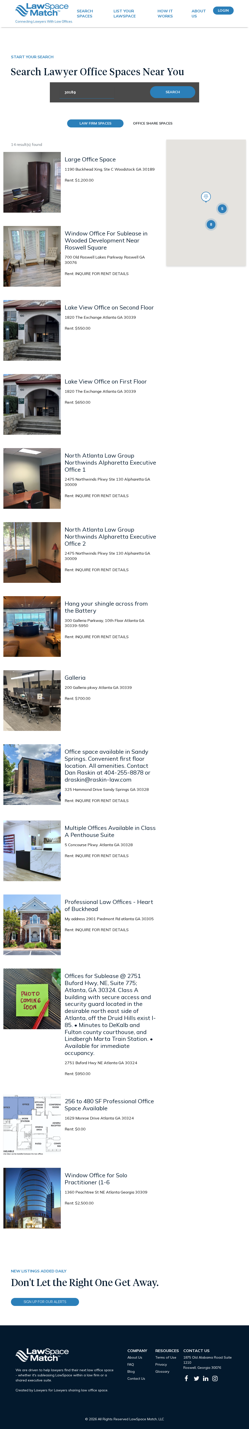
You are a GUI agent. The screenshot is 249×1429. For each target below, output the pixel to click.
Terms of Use (165, 1357)
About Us (199, 13)
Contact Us (136, 1378)
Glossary (162, 1371)
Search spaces (85, 13)
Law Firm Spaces (95, 123)
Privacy (161, 1364)
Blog (131, 1371)
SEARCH (173, 92)
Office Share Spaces (152, 123)
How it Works (165, 13)
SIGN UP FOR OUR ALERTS (45, 1302)
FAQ (130, 1364)
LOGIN (223, 10)
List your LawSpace (125, 13)
